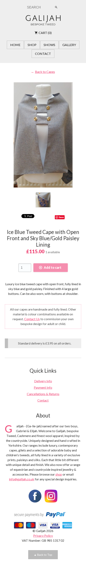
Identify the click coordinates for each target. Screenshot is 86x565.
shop (58, 474)
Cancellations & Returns (43, 394)
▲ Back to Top (43, 554)
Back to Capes (45, 72)
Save (61, 217)
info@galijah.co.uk (21, 479)
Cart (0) (45, 33)
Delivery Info (43, 381)
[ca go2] (43, 199)
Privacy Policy (43, 535)
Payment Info (43, 387)
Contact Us (32, 319)
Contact (43, 400)
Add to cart (52, 267)
